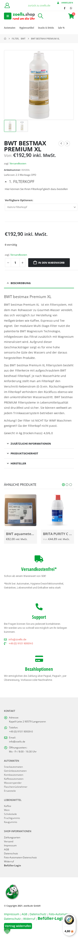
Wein (7, 809)
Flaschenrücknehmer (15, 786)
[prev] (61, 143)
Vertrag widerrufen (18, 926)
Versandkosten (18, 163)
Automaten (9, 27)
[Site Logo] (24, 15)
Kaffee (7, 805)
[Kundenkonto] (7, 5)
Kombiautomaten (13, 774)
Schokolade (10, 813)
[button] (7, 16)
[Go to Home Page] (5, 39)
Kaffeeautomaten (13, 778)
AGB (6, 849)
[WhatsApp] (71, 8)
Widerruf (9, 861)
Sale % (61, 27)
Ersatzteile (10, 790)
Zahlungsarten (12, 837)
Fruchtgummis (12, 817)
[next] (67, 143)
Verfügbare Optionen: (19, 200)
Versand (8, 841)
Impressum (10, 845)
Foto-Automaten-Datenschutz (20, 857)
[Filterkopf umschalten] (19, 181)
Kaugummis (10, 822)
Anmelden (67, 2)
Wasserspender (13, 782)
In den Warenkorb (51, 262)
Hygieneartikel (26, 27)
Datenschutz (11, 853)
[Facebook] (64, 8)
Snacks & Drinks (46, 27)
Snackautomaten (13, 766)
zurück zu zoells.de (39, 5)
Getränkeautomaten (15, 770)
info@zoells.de (17, 741)
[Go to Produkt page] (21, 510)
